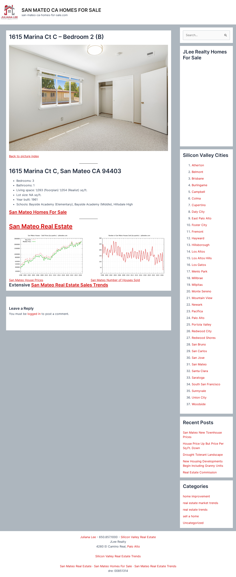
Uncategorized (193, 523)
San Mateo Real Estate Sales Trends (69, 285)
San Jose (198, 357)
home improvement (196, 496)
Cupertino (199, 205)
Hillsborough (200, 245)
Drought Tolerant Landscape (203, 454)
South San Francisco (206, 384)
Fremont (197, 231)
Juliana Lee (88, 537)
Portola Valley (201, 324)
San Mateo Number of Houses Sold (115, 280)
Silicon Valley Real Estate (138, 537)
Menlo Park (199, 271)
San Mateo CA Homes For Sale (61, 10)
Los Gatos (199, 265)
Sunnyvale (199, 391)
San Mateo (199, 364)
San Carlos (199, 351)
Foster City (199, 225)
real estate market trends (200, 503)
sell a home (191, 516)
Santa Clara (200, 371)
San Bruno (199, 344)
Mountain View (202, 298)
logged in (34, 314)
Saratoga (198, 377)
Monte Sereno (201, 291)
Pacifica (197, 311)
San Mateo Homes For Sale (38, 212)
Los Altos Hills (202, 258)
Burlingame (199, 185)
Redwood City (202, 331)
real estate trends (195, 509)
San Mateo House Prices (26, 280)
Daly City (198, 211)
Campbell (198, 192)
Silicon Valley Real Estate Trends (118, 556)
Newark (197, 304)
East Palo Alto (201, 218)
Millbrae (197, 278)
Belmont (197, 172)
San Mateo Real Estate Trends (155, 566)
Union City (199, 397)
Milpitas (197, 284)
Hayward (198, 238)
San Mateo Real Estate (40, 226)
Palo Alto (198, 318)
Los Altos (198, 251)
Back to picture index (24, 156)
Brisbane (198, 178)
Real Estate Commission (200, 472)
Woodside (199, 404)
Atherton (198, 165)
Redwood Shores (204, 338)
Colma (196, 198)
